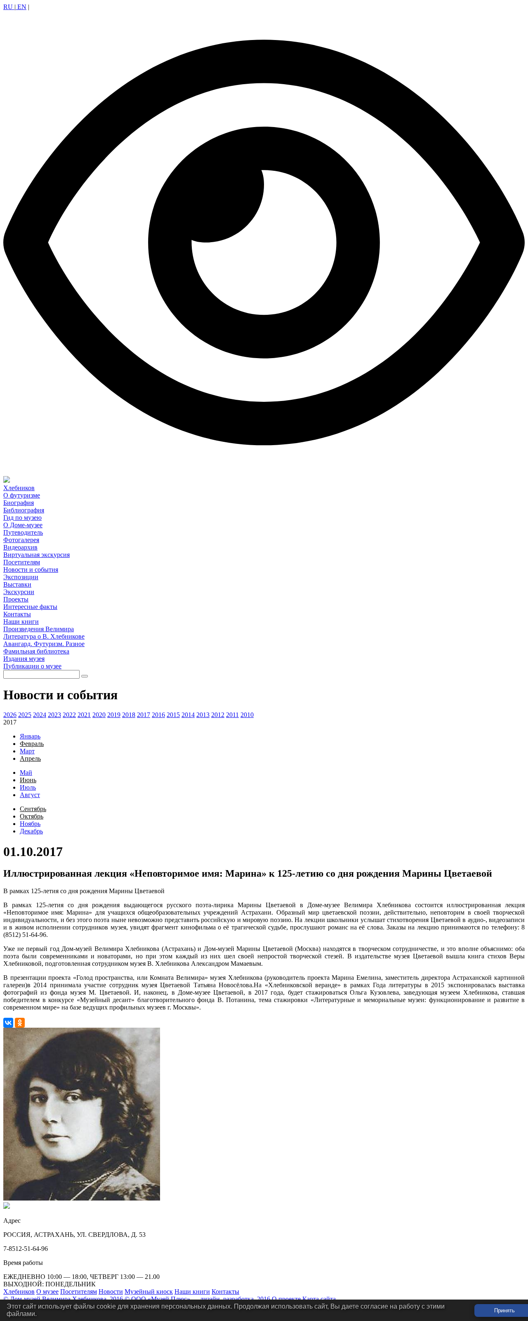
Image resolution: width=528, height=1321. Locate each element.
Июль (28, 787)
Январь (30, 736)
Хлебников (19, 1291)
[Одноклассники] (20, 1023)
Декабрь (31, 831)
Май (26, 772)
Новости (111, 1291)
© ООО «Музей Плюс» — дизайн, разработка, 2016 (197, 1298)
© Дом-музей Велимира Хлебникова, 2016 (63, 1298)
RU (8, 6)
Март (27, 751)
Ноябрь (30, 823)
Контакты (225, 1291)
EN (21, 6)
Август (30, 794)
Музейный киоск (149, 1291)
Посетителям (78, 1291)
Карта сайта (319, 1298)
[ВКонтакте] (8, 1023)
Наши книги (192, 1291)
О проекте (286, 1298)
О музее (47, 1291)
